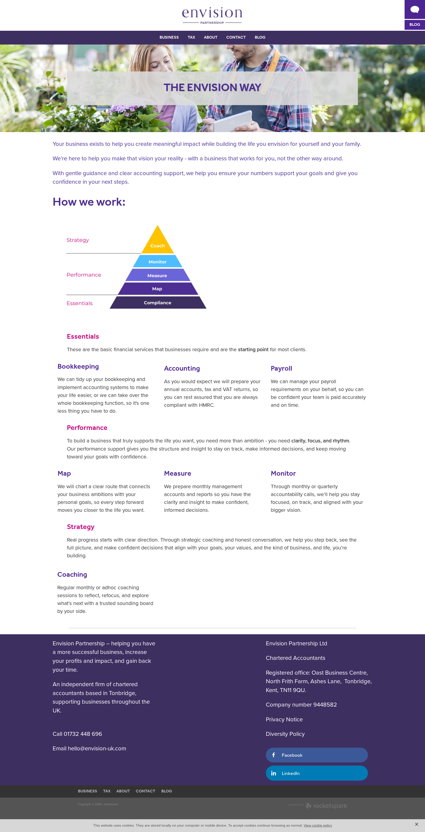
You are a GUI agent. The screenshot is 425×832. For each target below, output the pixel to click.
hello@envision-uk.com (97, 748)
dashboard (111, 804)
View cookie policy (318, 825)
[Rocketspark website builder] (318, 806)
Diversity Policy (285, 733)
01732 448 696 (83, 733)
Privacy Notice (284, 719)
